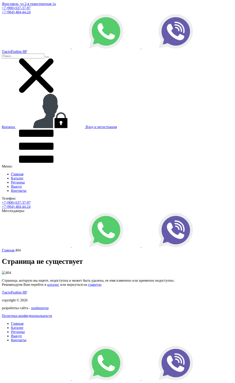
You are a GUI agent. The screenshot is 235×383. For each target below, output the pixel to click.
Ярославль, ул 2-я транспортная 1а (29, 4)
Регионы (18, 182)
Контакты (18, 191)
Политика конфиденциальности (27, 316)
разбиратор (40, 308)
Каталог (17, 178)
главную (94, 285)
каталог (53, 285)
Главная (17, 174)
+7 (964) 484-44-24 (16, 12)
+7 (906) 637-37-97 (16, 8)
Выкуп (16, 186)
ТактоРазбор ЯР (14, 292)
